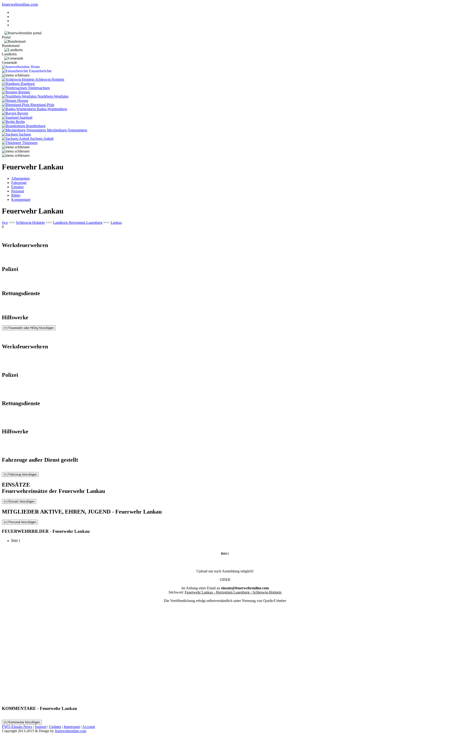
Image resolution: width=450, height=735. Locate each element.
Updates (55, 727)
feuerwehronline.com (20, 4)
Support (40, 727)
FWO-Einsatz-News (17, 727)
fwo (5, 223)
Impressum (72, 727)
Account (88, 727)
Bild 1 (17, 541)
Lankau (116, 223)
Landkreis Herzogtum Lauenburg (77, 223)
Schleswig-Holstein (30, 223)
